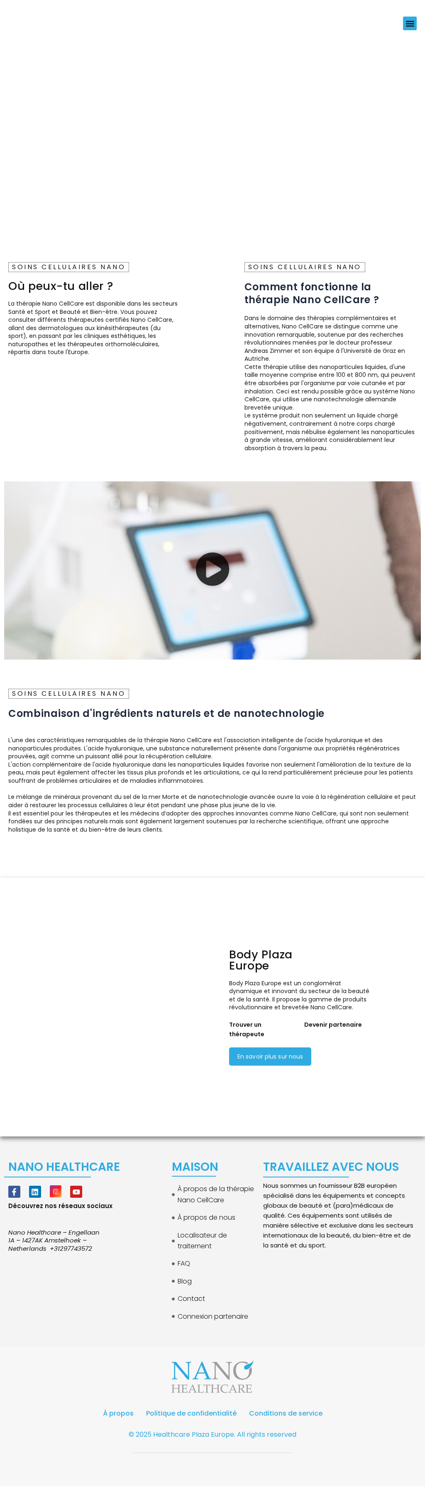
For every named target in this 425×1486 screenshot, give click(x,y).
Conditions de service (285, 1413)
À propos (118, 1413)
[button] (410, 23)
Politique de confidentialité (191, 1413)
